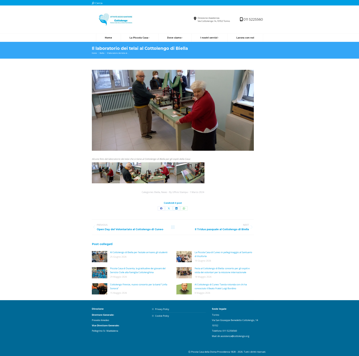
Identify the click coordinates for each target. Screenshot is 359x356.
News (164, 192)
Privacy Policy (162, 309)
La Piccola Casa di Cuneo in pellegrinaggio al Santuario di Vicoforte (223, 254)
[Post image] (99, 256)
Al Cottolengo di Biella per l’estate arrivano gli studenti (138, 252)
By (178, 192)
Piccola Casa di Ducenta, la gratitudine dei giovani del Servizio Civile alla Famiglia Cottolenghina (137, 270)
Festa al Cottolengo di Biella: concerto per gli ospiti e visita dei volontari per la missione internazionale (222, 270)
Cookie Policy (162, 315)
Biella (157, 192)
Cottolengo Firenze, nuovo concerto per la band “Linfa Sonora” (138, 286)
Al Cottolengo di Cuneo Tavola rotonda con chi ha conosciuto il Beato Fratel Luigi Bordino (221, 286)
